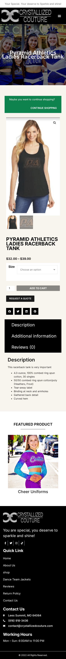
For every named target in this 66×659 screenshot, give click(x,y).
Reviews (8, 586)
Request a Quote (20, 298)
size (11, 266)
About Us (9, 565)
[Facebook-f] (5, 543)
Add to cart (38, 288)
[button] (59, 15)
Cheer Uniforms (33, 491)
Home (7, 558)
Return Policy (12, 593)
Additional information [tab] (34, 336)
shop (6, 572)
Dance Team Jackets (17, 579)
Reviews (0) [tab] (23, 347)
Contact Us (10, 600)
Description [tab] (23, 324)
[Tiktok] (22, 543)
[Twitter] (11, 543)
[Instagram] (16, 543)
